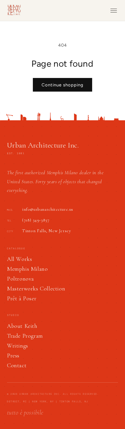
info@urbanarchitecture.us (47, 209)
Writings (17, 346)
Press (13, 356)
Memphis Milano (27, 269)
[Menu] (113, 11)
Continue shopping (62, 85)
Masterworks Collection (36, 289)
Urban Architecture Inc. (43, 145)
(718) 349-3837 (35, 220)
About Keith (22, 326)
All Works (19, 259)
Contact (16, 365)
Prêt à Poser (21, 298)
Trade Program (25, 336)
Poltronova (20, 279)
